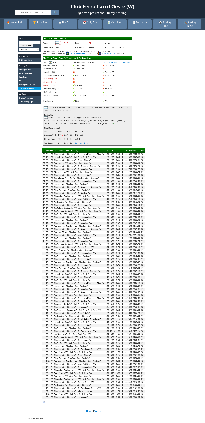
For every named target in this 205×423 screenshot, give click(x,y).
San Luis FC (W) (84, 175)
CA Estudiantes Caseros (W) (65, 310)
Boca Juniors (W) (85, 169)
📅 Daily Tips (90, 22)
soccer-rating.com (37, 419)
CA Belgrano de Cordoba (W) (90, 187)
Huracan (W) (59, 184)
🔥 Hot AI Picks (15, 22)
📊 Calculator (115, 22)
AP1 (89, 43)
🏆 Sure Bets (40, 22)
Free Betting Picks (50, 79)
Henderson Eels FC (78, 53)
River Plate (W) (60, 190)
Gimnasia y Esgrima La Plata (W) (91, 154)
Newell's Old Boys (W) (63, 157)
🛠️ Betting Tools (190, 24)
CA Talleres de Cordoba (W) (89, 166)
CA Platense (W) (60, 238)
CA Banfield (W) (84, 193)
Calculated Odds (81, 143)
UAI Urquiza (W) (60, 334)
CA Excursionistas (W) (87, 331)
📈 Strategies (140, 22)
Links (88, 411)
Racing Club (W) (84, 160)
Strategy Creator (50, 82)
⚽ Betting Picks (165, 24)
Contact (97, 411)
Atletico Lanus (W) (61, 172)
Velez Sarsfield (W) (61, 250)
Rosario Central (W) (86, 247)
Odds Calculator (50, 85)
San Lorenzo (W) (61, 163)
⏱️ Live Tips (65, 22)
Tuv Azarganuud (108, 53)
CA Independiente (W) (87, 181)
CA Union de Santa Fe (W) (64, 178)
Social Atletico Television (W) (65, 226)
